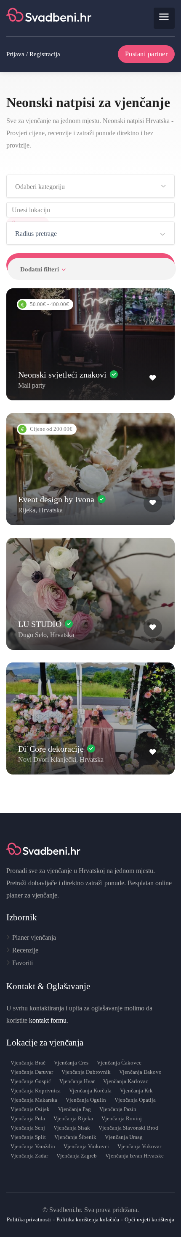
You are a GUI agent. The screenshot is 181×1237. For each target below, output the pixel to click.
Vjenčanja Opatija (135, 1100)
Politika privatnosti (29, 1219)
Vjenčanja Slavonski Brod (128, 1128)
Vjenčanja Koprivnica (36, 1090)
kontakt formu (48, 1020)
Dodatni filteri (39, 269)
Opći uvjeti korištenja (149, 1219)
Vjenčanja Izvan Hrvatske (134, 1155)
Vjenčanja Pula (28, 1118)
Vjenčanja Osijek (30, 1109)
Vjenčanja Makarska (34, 1100)
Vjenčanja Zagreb (76, 1155)
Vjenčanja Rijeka (73, 1118)
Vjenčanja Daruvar (32, 1072)
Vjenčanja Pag (74, 1109)
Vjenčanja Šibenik (75, 1137)
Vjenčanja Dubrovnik (86, 1072)
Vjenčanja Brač (28, 1062)
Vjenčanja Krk (136, 1090)
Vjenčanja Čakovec (119, 1062)
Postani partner (146, 53)
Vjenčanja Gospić (31, 1081)
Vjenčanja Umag (124, 1137)
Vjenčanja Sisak (71, 1128)
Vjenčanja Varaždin (33, 1146)
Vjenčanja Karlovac (125, 1081)
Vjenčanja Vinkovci (86, 1146)
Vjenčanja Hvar (77, 1081)
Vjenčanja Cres (71, 1062)
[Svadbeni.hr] (49, 17)
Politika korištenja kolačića (87, 1219)
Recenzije (25, 950)
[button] (90, 186)
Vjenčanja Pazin (117, 1109)
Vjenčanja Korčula (90, 1090)
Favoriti (22, 962)
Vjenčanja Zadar (29, 1155)
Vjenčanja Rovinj (121, 1118)
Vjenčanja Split (28, 1137)
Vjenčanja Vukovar (139, 1146)
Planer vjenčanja (34, 937)
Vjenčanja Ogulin (86, 1100)
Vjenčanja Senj (28, 1128)
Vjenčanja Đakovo (140, 1072)
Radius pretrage (36, 233)
